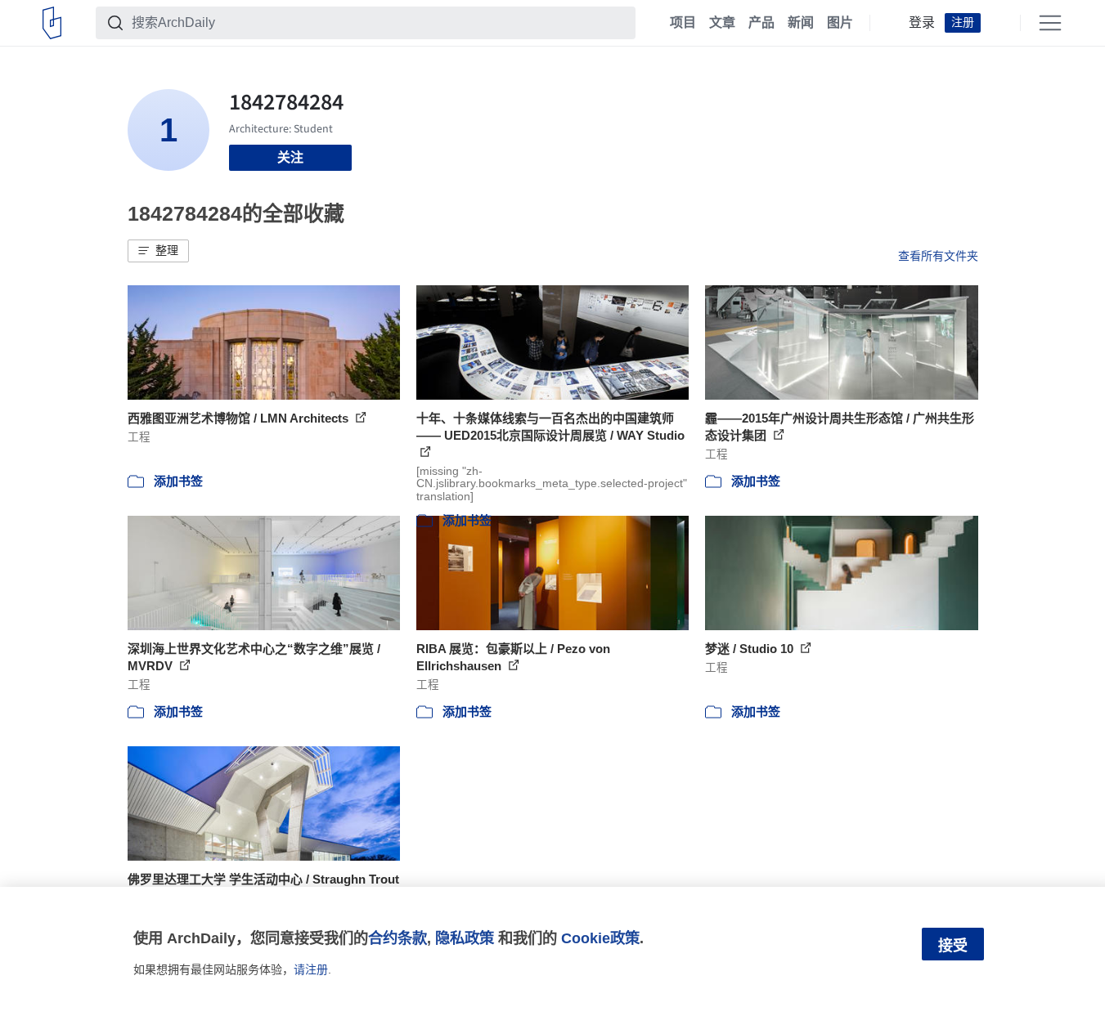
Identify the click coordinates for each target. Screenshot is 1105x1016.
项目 (683, 23)
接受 (953, 946)
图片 (840, 23)
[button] (158, 250)
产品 (761, 23)
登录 (922, 23)
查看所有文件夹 (938, 256)
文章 (722, 23)
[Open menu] (1050, 23)
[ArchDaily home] (52, 23)
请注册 (311, 969)
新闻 (801, 23)
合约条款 (397, 938)
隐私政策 (464, 938)
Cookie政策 (600, 938)
